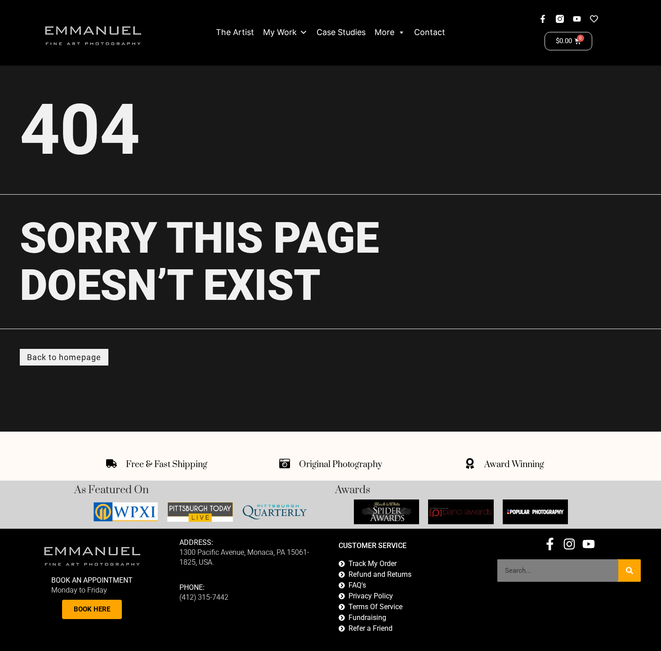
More (384, 32)
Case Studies (341, 32)
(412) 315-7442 (203, 597)
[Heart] (594, 19)
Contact (429, 32)
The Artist (235, 32)
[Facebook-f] (543, 19)
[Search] (629, 570)
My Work (280, 32)
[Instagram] (569, 544)
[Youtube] (577, 19)
